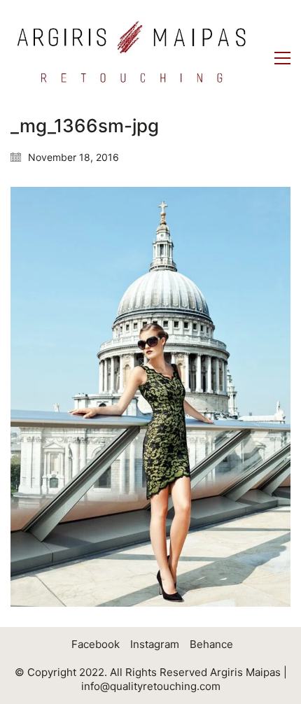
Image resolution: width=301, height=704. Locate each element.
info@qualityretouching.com (150, 686)
